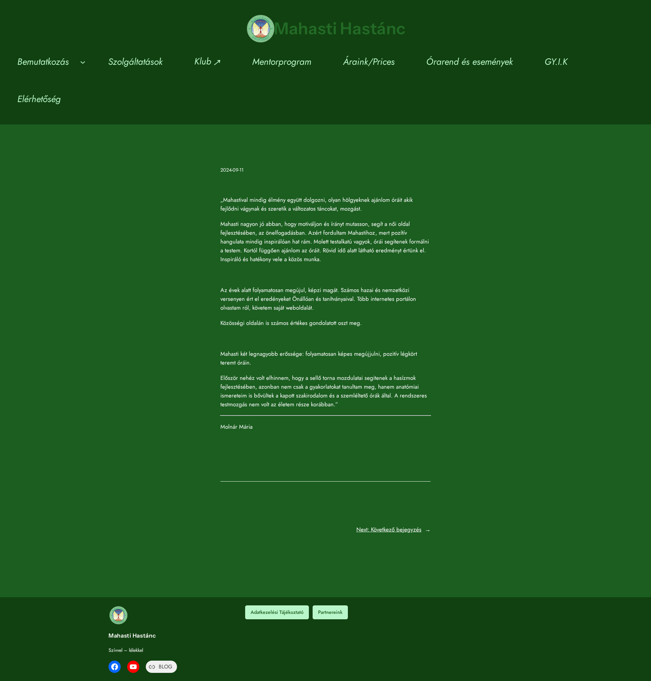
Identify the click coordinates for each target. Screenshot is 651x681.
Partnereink (330, 612)
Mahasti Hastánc (340, 28)
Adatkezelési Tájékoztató (277, 612)
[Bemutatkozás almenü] (82, 61)
